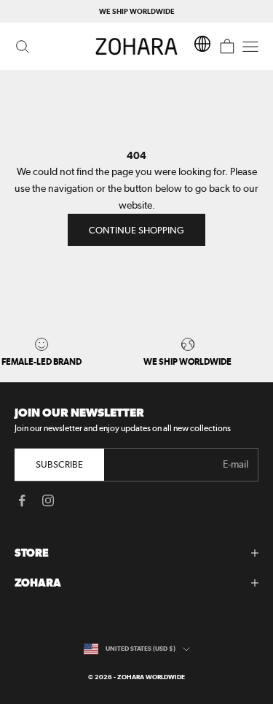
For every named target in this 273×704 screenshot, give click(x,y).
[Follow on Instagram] (48, 500)
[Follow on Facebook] (22, 500)
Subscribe (59, 464)
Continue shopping (136, 230)
